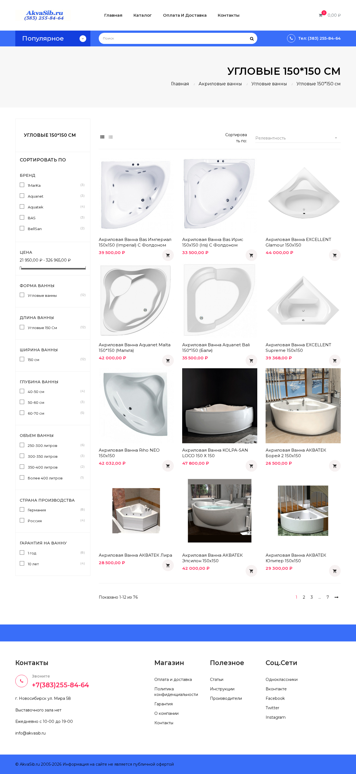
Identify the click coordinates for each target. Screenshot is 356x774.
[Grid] (102, 137)
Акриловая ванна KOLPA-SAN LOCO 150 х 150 (215, 452)
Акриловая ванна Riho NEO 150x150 (129, 452)
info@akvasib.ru (30, 733)
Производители (226, 698)
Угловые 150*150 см (50, 135)
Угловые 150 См (54, 327)
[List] (110, 137)
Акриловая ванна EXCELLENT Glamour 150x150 (298, 242)
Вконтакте (276, 688)
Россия (54, 520)
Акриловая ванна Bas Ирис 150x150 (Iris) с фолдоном (212, 242)
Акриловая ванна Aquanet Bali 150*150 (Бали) (216, 347)
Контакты (163, 722)
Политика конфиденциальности (176, 691)
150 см (54, 359)
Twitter (272, 707)
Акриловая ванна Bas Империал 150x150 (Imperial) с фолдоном (135, 242)
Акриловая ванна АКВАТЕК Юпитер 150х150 (296, 557)
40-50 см (54, 391)
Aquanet (54, 195)
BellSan (54, 228)
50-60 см (54, 402)
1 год (54, 552)
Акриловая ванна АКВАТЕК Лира (135, 555)
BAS (54, 217)
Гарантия (163, 703)
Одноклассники (282, 679)
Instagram (276, 717)
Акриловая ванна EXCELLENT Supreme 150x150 (298, 347)
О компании (166, 713)
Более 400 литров (54, 477)
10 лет (54, 563)
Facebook (275, 698)
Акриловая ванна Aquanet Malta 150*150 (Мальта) (134, 347)
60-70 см (54, 412)
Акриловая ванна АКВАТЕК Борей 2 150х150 (296, 452)
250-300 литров (54, 445)
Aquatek (54, 206)
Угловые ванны (54, 295)
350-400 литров (54, 466)
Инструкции (222, 688)
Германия (54, 509)
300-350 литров (54, 456)
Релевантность (296, 138)
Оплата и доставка (173, 679)
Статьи (216, 679)
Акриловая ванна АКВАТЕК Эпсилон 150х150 (212, 557)
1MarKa (54, 185)
